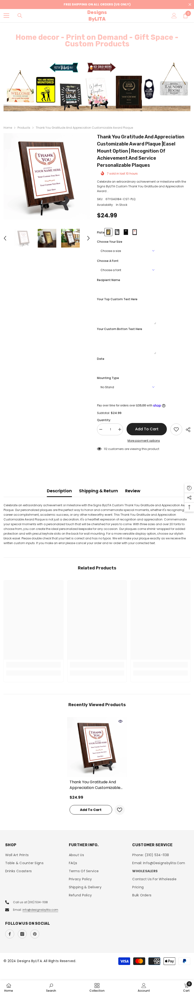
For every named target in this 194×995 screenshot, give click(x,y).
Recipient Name (108, 280)
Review (132, 491)
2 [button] (99, 105)
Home (8, 128)
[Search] (20, 15)
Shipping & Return (98, 491)
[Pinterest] (34, 933)
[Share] (186, 429)
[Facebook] (9, 933)
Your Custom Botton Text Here (119, 329)
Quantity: (104, 420)
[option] (97, 86)
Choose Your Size (109, 242)
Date (100, 359)
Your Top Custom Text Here (117, 299)
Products (24, 128)
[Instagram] (22, 933)
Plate (101, 232)
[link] (33, 665)
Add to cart (147, 429)
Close (190, 4)
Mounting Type (108, 378)
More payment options (144, 441)
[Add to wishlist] (176, 429)
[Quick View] (120, 721)
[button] (5, 238)
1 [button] (94, 105)
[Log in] (174, 15)
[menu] (6, 15)
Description (59, 491)
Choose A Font (108, 261)
